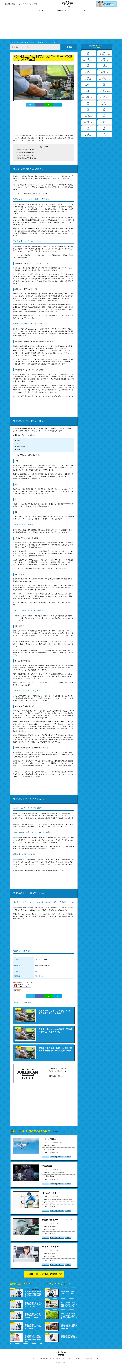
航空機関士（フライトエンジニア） (58, 1220)
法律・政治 (104, 104)
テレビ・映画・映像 (104, 79)
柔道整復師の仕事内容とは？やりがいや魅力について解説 (69, 1336)
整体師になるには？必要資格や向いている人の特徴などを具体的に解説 (69, 1326)
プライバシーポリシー (67, 1358)
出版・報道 (88, 79)
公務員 (88, 129)
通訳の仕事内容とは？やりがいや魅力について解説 (69, 1292)
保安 (88, 104)
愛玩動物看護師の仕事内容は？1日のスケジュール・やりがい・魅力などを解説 (33, 1315)
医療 (88, 54)
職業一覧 (45, 1358)
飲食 (88, 66)
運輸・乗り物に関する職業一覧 (45, 1274)
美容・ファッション (88, 60)
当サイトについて (36, 1358)
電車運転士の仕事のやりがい (26, 155)
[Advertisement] (61, 26)
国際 (88, 110)
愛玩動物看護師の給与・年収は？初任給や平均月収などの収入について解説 (33, 1304)
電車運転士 (20, 42)
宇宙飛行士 (47, 1166)
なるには (45, 1156)
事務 (104, 116)
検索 (70, 47)
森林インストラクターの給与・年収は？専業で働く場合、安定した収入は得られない (69, 1316)
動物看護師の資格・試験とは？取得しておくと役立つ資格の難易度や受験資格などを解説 (33, 1338)
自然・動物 (88, 72)
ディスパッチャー (50, 1247)
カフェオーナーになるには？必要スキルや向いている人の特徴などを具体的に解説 (69, 1304)
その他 (104, 135)
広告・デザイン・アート (88, 97)
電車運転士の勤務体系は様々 (26, 152)
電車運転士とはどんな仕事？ (26, 149)
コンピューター (104, 97)
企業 (104, 129)
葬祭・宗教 (88, 135)
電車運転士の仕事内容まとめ (26, 158)
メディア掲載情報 (87, 1358)
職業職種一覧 (61, 10)
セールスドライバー (51, 1193)
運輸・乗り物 (39, 976)
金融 (104, 110)
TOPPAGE (12, 42)
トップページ (41, 10)
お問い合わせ (78, 1358)
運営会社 (58, 1358)
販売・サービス (88, 122)
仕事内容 (68, 1156)
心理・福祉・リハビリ (104, 54)
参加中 (95, 1358)
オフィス (104, 122)
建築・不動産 (88, 116)
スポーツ (88, 91)
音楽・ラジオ (88, 85)
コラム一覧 (81, 10)
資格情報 (53, 1156)
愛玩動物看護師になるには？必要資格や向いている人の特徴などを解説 (33, 1326)
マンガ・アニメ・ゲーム (104, 91)
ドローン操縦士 (49, 1139)
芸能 (104, 85)
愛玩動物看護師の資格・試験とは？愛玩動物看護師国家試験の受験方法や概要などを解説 (33, 1294)
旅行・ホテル (104, 60)
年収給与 (60, 1156)
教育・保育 (104, 66)
